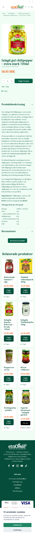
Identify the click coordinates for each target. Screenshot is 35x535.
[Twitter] (13, 466)
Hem (3, 13)
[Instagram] (17, 466)
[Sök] (25, 7)
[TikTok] (26, 466)
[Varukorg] (31, 7)
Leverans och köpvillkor (17, 479)
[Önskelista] (28, 7)
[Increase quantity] (11, 81)
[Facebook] (9, 466)
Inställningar (17, 530)
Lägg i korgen (8, 291)
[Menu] (3, 7)
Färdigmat (11, 13)
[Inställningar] (29, 1)
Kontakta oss (17, 482)
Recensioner (9, 231)
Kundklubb (17, 485)
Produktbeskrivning (13, 104)
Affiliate (17, 488)
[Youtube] (22, 466)
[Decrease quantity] (4, 81)
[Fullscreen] (17, 40)
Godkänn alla (17, 525)
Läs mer (25, 423)
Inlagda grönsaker (24, 13)
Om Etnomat (17, 491)
